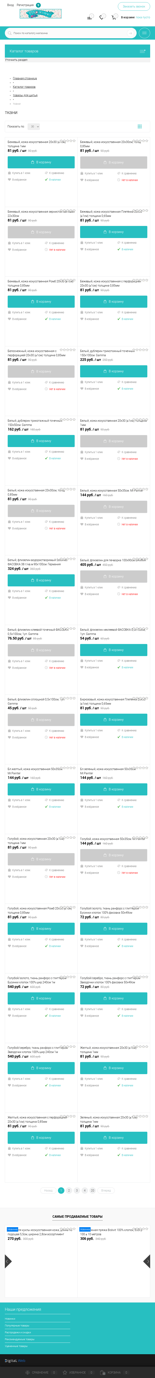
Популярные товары (17, 1325)
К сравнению (56, 173)
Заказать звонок (134, 6)
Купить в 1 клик (21, 173)
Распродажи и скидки (18, 1332)
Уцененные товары (16, 1346)
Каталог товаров (24, 51)
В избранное (19, 179)
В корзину (43, 162)
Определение (38, 5)
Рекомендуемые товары (20, 1339)
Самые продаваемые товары (77, 1216)
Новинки (10, 1318)
